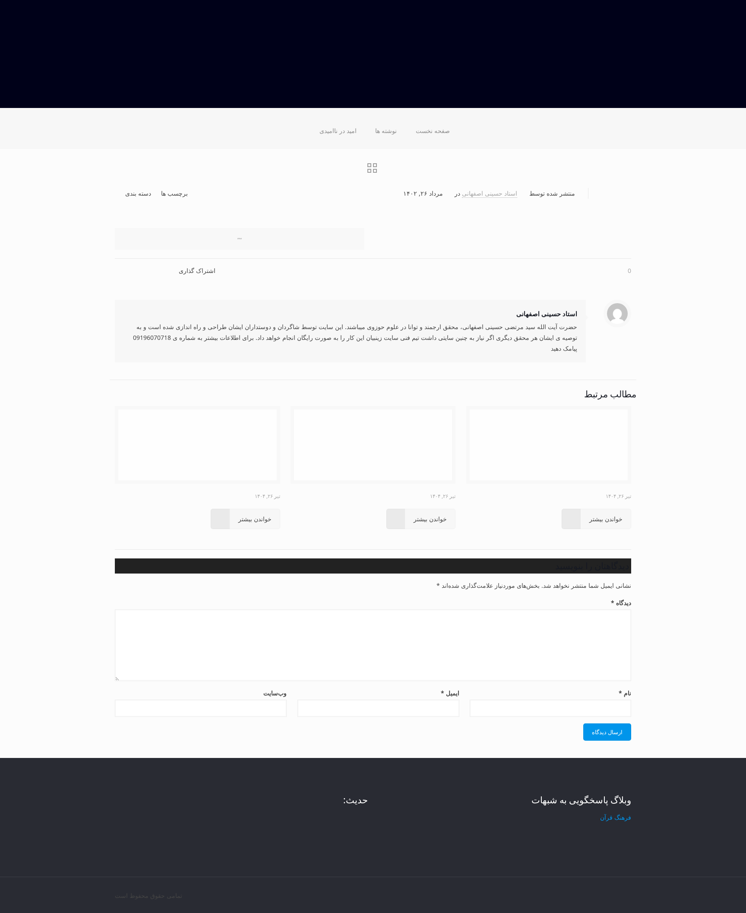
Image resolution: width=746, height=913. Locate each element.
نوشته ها (386, 131)
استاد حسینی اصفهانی (489, 193)
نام (625, 693)
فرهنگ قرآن (615, 817)
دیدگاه (621, 603)
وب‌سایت (275, 693)
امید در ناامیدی (338, 131)
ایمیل (450, 693)
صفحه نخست (433, 131)
